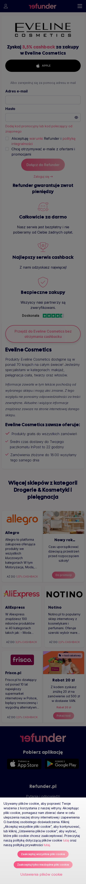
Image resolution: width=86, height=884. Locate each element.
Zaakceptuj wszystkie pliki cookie (43, 854)
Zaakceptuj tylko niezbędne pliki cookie (43, 864)
